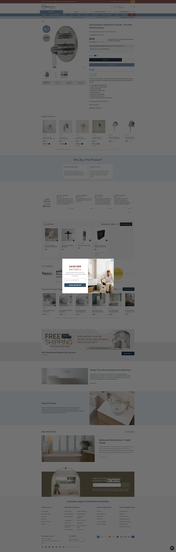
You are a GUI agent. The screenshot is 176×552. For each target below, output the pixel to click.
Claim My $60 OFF (75, 285)
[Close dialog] (112, 260)
